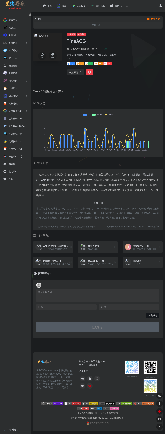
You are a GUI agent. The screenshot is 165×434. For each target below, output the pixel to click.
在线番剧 (81, 34)
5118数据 (132, 174)
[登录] (160, 6)
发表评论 (152, 315)
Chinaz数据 (47, 179)
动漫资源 (71, 34)
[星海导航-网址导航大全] (44, 363)
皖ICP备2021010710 (99, 423)
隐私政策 (93, 364)
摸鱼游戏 (83, 361)
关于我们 (95, 361)
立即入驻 (155, 19)
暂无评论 (44, 274)
